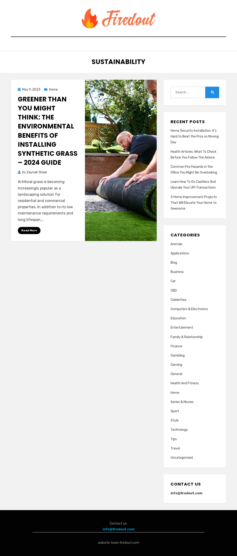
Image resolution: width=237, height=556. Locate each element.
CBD (174, 291)
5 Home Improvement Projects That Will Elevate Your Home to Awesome (194, 203)
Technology (179, 430)
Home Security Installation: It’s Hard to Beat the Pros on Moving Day (195, 136)
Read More (29, 230)
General (176, 374)
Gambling (178, 355)
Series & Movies (182, 402)
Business (177, 272)
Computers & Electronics (189, 309)
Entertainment (182, 328)
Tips (174, 439)
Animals (176, 244)
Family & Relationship (187, 337)
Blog (174, 263)
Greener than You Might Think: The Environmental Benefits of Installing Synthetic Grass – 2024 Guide (48, 131)
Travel (175, 448)
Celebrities (179, 300)
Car (173, 281)
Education (178, 318)
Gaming (176, 365)
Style (175, 420)
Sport (175, 411)
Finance (176, 346)
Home (53, 90)
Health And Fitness (185, 383)
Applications (180, 253)
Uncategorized (182, 458)
